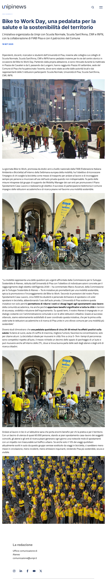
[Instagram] (14, 571)
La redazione (22, 545)
